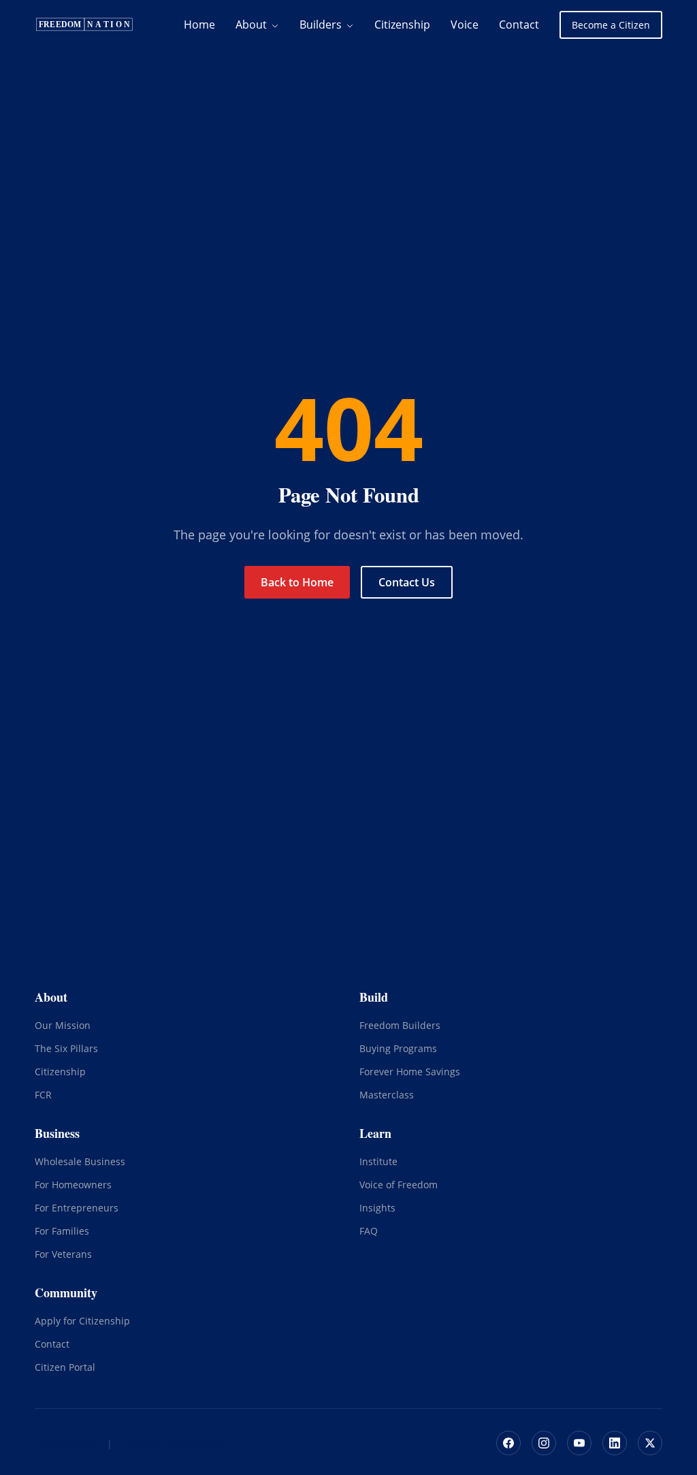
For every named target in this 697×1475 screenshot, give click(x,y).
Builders (321, 24)
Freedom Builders (399, 1025)
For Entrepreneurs (76, 1207)
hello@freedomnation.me (181, 1443)
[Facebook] (508, 1443)
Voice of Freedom (398, 1184)
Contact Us (406, 582)
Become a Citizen (611, 24)
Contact (519, 24)
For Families (62, 1230)
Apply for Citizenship (82, 1320)
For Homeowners (73, 1184)
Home (199, 24)
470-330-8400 (65, 1443)
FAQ (368, 1230)
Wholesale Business (80, 1161)
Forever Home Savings (409, 1071)
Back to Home (297, 582)
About (253, 24)
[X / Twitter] (650, 1443)
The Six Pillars (66, 1048)
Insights (377, 1207)
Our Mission (63, 1025)
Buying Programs (398, 1048)
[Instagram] (544, 1443)
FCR (43, 1094)
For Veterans (63, 1254)
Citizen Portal (65, 1367)
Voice (465, 24)
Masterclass (386, 1094)
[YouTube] (579, 1443)
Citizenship (402, 24)
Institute (378, 1161)
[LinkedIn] (614, 1443)
